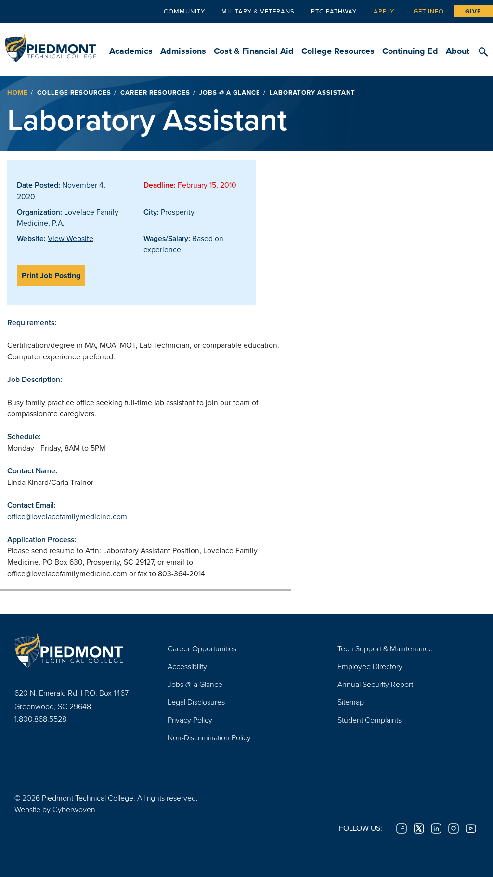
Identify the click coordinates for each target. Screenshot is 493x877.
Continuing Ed (410, 51)
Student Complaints (369, 719)
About (457, 51)
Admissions (183, 51)
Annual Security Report (375, 684)
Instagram (453, 828)
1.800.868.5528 (40, 718)
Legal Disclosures (196, 702)
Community (184, 11)
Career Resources (155, 92)
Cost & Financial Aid (254, 51)
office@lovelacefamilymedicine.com (67, 516)
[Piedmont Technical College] (76, 650)
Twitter (419, 828)
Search (483, 52)
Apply (384, 11)
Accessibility (187, 666)
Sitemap (350, 702)
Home (17, 92)
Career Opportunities (202, 648)
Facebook (401, 828)
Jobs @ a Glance (229, 92)
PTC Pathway (334, 11)
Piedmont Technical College (50, 43)
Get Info (429, 11)
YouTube (471, 828)
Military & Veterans (258, 11)
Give (473, 11)
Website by (54, 809)
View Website (70, 238)
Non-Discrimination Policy (209, 737)
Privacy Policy (190, 719)
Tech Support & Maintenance (385, 648)
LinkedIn (436, 828)
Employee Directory (369, 666)
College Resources (338, 51)
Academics (131, 51)
